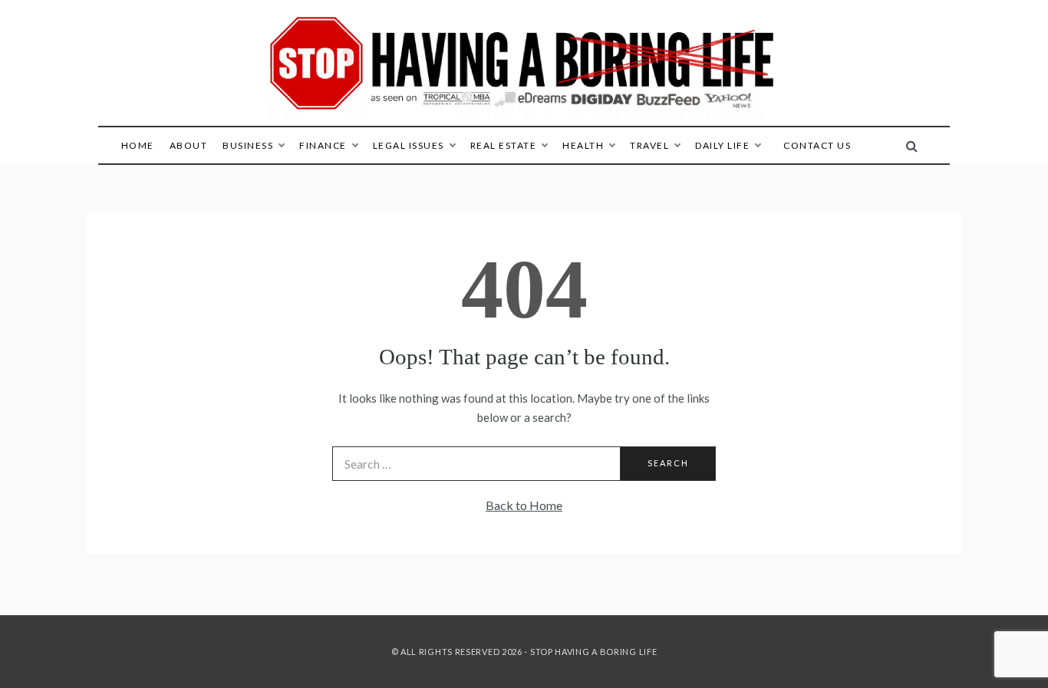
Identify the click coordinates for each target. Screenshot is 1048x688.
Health (583, 145)
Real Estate (503, 145)
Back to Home (524, 505)
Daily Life (722, 145)
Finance (323, 145)
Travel (649, 145)
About (189, 145)
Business (247, 145)
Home (137, 145)
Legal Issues (408, 145)
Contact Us (817, 145)
